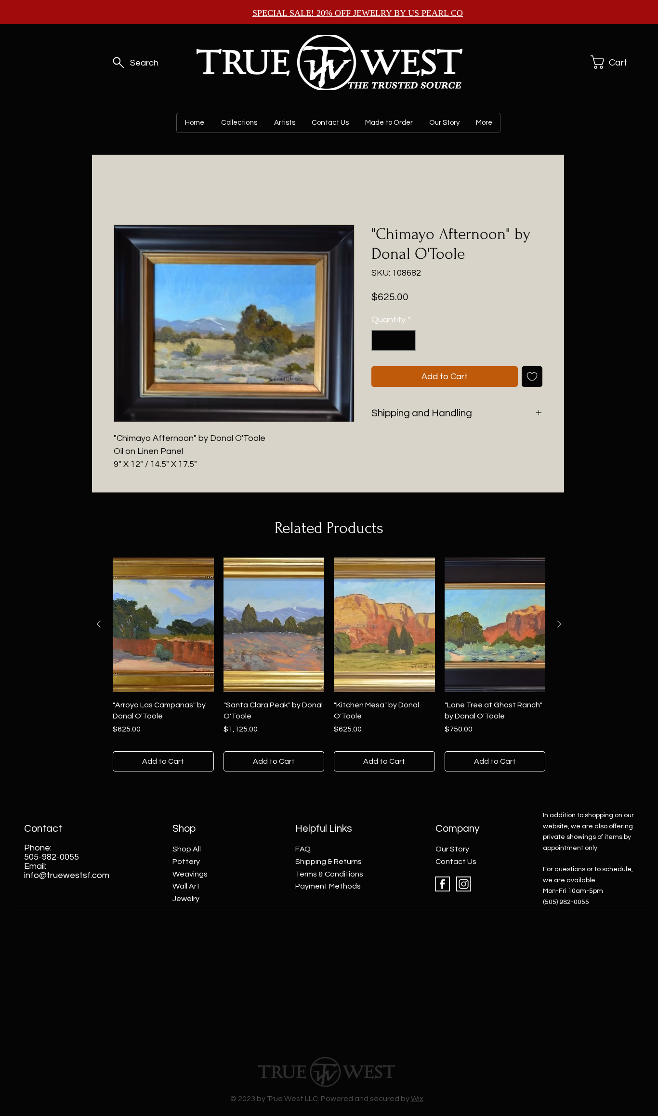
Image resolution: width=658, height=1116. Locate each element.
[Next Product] (559, 624)
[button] (612, 62)
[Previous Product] (99, 624)
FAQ (303, 849)
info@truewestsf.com (66, 875)
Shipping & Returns (328, 861)
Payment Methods (328, 886)
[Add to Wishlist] (532, 376)
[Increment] (406, 340)
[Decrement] (380, 340)
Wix (417, 1099)
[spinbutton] (393, 340)
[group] (329, 664)
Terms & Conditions (329, 874)
